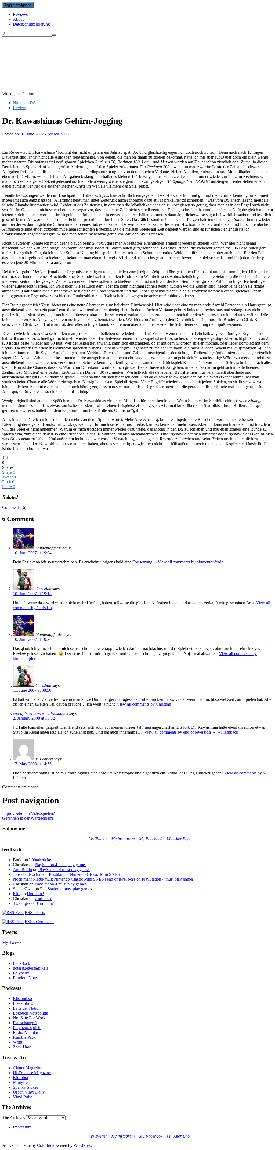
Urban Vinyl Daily (29, 1092)
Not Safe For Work (29, 1018)
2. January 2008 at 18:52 (34, 718)
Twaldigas (21, 903)
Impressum (22, 1127)
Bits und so (22, 998)
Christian (43, 589)
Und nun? (35, 893)
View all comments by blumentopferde (190, 562)
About (18, 19)
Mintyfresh (22, 1082)
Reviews (20, 14)
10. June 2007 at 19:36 (32, 639)
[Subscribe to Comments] (13, 921)
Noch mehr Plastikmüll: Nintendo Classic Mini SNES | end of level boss (74, 879)
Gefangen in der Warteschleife (27, 818)
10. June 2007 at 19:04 (32, 553)
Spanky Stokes (25, 1087)
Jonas (17, 874)
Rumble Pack (24, 1037)
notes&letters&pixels (30, 968)
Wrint (17, 1042)
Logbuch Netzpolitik (30, 1013)
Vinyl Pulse (22, 1097)
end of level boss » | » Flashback (40, 713)
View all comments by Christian (144, 704)
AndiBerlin (22, 869)
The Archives (13, 1117)
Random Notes (25, 978)
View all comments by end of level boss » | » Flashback (191, 732)
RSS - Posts (35, 912)
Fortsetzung (142, 562)
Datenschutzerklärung (31, 24)
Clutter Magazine (27, 1068)
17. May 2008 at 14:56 (32, 764)
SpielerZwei (23, 889)
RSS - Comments (39, 921)
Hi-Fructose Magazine (32, 1072)
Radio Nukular (25, 1032)
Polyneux (21, 973)
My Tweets (11, 942)
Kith (16, 893)
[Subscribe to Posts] (13, 912)
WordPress (83, 1145)
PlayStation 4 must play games (60, 864)
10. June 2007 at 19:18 (32, 593)
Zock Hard (22, 1047)
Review (19, 107)
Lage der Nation (27, 1008)
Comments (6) (14, 507)
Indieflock (21, 963)
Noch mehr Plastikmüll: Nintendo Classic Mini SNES (74, 874)
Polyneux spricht (27, 1027)
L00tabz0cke (40, 860)
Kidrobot (20, 1077)
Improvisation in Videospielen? (28, 813)
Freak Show (23, 1003)
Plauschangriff (25, 1022)
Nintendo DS (24, 103)
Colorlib (44, 1145)
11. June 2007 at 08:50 (32, 690)
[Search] (54, 35)
